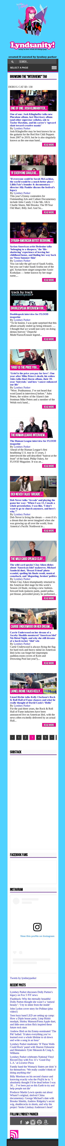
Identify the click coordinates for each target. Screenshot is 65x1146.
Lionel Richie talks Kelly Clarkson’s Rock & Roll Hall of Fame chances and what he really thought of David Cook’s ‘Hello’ (32, 700)
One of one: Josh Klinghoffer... (29, 108)
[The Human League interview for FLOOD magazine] (33, 427)
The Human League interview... (29, 435)
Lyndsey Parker (22, 128)
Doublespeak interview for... (28, 308)
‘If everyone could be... (24, 173)
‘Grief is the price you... (25, 367)
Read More (49, 144)
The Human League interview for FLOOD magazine (33, 442)
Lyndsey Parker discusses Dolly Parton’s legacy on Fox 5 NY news (31, 993)
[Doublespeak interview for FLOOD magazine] (33, 300)
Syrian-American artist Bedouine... (32, 241)
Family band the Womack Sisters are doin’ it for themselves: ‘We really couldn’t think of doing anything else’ (33, 1069)
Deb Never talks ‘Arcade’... (27, 494)
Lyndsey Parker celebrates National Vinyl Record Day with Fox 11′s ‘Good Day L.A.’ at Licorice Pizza (32, 1059)
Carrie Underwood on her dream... (31, 626)
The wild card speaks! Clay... (28, 559)
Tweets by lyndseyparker (23, 978)
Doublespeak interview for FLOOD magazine (29, 315)
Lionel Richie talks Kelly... (26, 691)
